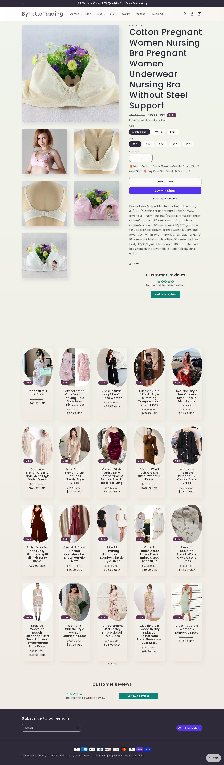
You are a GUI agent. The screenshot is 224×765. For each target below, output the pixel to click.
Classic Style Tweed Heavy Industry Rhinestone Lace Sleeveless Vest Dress (149, 634)
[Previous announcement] (23, 3)
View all (112, 663)
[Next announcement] (201, 3)
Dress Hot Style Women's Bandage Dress (186, 629)
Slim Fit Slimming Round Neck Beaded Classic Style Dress (112, 554)
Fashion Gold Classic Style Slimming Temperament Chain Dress (149, 397)
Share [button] (136, 263)
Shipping (134, 120)
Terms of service (92, 755)
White (158, 131)
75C (188, 144)
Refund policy (57, 755)
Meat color (139, 131)
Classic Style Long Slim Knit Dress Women (112, 394)
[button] (76, 13)
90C (175, 144)
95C (148, 144)
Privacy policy (74, 755)
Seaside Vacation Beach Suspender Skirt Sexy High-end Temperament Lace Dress (37, 636)
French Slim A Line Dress (37, 392)
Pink (172, 131)
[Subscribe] (77, 728)
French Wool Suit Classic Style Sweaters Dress (149, 474)
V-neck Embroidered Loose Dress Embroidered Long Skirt (149, 554)
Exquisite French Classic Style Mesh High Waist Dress (37, 474)
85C (161, 144)
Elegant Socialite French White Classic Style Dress (187, 554)
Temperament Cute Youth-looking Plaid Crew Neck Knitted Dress (74, 397)
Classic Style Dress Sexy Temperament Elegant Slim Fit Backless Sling (112, 476)
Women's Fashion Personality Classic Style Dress (186, 476)
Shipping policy (112, 755)
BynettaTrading (38, 755)
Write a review (165, 294)
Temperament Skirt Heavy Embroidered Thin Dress (112, 631)
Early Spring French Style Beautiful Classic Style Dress (74, 476)
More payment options (165, 198)
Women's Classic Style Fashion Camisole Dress (75, 631)
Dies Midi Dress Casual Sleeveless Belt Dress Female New (74, 554)
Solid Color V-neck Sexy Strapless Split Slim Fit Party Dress (37, 554)
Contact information (133, 755)
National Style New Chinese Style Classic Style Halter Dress (187, 397)
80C (135, 144)
